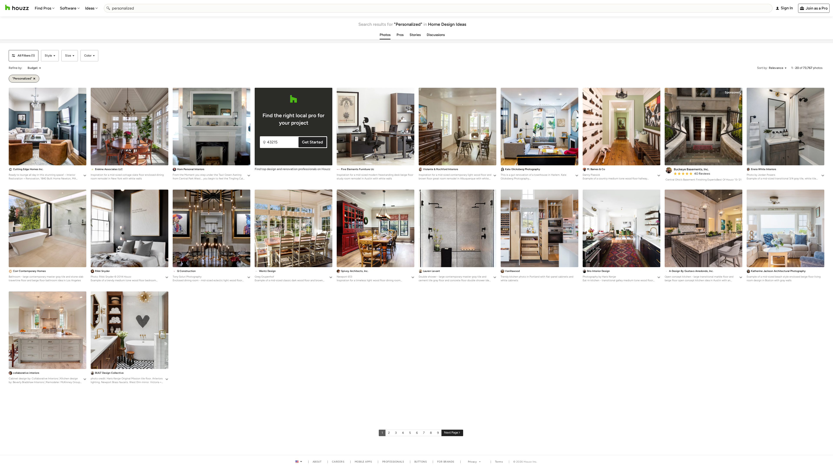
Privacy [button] (472, 461)
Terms (499, 461)
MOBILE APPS (363, 461)
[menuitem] (44, 8)
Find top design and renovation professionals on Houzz (292, 169)
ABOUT (317, 461)
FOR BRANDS (445, 461)
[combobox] (438, 8)
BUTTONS (420, 461)
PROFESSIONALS (393, 461)
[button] (23, 55)
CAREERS (338, 461)
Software (68, 8)
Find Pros (43, 8)
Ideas (89, 8)
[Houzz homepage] (16, 7)
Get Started (312, 142)
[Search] (108, 8)
